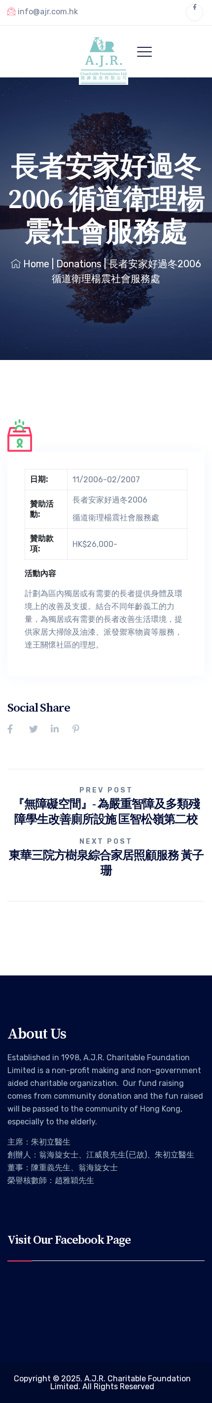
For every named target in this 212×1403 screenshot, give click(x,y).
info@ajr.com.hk (48, 11)
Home (36, 264)
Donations (79, 264)
